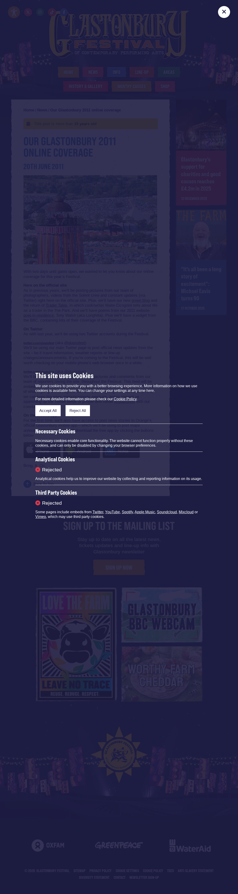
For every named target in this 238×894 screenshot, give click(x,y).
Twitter (98, 512)
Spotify (127, 512)
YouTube (112, 512)
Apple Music (145, 512)
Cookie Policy (125, 399)
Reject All (77, 410)
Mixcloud (186, 512)
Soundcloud (167, 512)
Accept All (48, 410)
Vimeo (40, 517)
